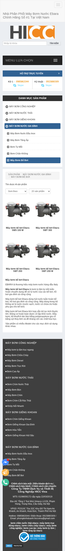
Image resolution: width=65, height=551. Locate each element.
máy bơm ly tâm (46, 528)
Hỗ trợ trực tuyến (31, 73)
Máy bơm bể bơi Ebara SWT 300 (47, 229)
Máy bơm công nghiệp (22, 106)
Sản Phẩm (14, 174)
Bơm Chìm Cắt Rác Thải (19, 400)
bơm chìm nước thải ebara (24, 523)
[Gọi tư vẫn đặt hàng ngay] (5, 482)
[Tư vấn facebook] (5, 462)
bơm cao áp (30, 528)
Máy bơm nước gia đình (23, 126)
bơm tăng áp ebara (32, 530)
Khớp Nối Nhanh (15, 406)
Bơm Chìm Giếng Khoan (19, 419)
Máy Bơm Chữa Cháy (17, 355)
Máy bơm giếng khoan (22, 119)
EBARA (9, 284)
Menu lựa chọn (19, 60)
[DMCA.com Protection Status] (14, 545)
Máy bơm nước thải (20, 113)
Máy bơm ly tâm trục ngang (20, 349)
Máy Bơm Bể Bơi (19, 160)
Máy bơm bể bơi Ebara (17, 289)
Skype (20, 85)
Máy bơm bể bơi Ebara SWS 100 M (17, 229)
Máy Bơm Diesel (14, 360)
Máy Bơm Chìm (14, 395)
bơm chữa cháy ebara (33, 525)
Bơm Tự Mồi (16, 147)
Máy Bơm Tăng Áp (19, 140)
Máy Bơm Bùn (14, 390)
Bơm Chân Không (19, 153)
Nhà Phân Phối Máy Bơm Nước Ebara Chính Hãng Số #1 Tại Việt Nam (30, 15)
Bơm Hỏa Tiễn (14, 430)
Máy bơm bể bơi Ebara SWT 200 (17, 270)
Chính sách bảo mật (21, 483)
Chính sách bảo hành (20, 486)
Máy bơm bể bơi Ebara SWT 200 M (47, 270)
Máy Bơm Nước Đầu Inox (22, 133)
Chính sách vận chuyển (44, 486)
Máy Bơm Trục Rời (15, 366)
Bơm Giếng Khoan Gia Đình (21, 424)
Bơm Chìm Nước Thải (18, 384)
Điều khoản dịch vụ (43, 483)
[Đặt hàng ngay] (5, 472)
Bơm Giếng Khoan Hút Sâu (20, 435)
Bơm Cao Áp (13, 371)
